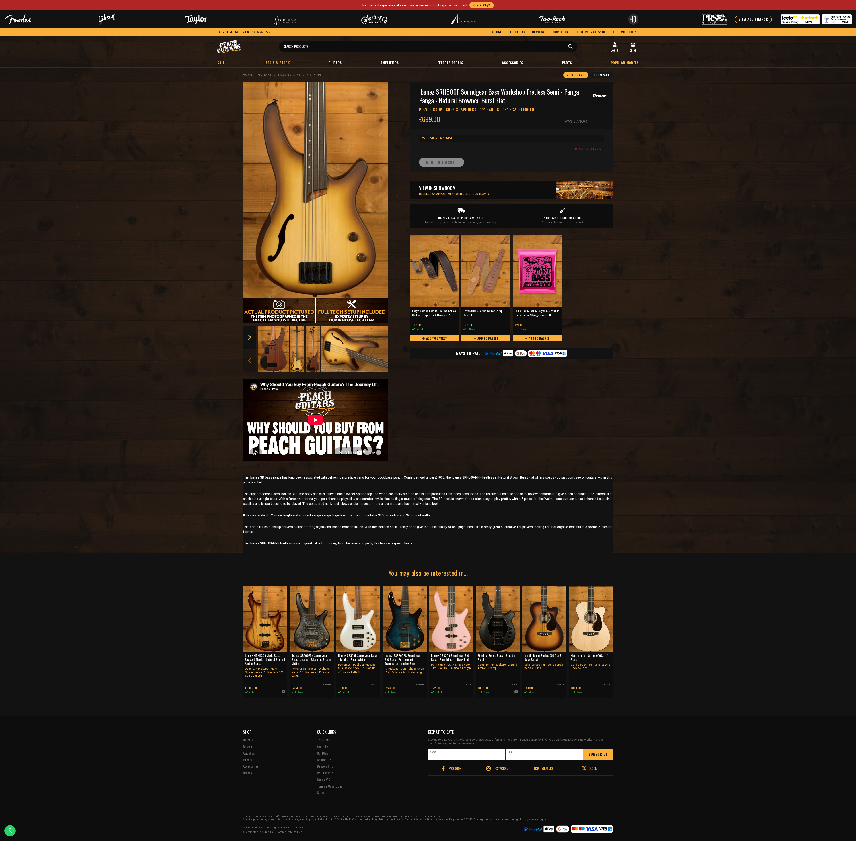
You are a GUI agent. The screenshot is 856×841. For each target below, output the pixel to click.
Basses (247, 747)
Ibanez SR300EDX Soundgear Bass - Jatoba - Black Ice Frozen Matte (311, 665)
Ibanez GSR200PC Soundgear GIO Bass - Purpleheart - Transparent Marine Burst (404, 663)
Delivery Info (325, 766)
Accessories (512, 62)
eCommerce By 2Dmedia (258, 832)
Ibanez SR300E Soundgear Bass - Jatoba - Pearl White (357, 663)
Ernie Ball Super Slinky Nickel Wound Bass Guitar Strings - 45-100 (537, 313)
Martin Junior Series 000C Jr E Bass (590, 661)
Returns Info (325, 773)
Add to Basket (436, 338)
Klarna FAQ (323, 779)
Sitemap (298, 827)
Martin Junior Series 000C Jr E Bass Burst (544, 661)
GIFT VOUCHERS (625, 32)
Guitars (335, 62)
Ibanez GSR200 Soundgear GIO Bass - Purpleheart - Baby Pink (451, 661)
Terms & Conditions (329, 786)
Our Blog (322, 753)
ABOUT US (517, 32)
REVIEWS (538, 32)
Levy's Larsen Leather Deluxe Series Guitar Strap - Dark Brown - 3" (434, 313)
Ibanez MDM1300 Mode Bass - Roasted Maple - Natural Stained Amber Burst (265, 665)
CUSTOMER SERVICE (591, 32)
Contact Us (324, 760)
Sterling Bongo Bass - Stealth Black (497, 661)
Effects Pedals (450, 62)
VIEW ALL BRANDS (753, 19)
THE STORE (493, 32)
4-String (314, 74)
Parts (567, 62)
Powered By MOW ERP (289, 832)
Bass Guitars (289, 74)
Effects (247, 760)
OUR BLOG (560, 32)
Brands (247, 773)
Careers (322, 792)
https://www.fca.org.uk (533, 819)
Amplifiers (390, 62)
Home (247, 74)
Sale (221, 62)
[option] (273, 349)
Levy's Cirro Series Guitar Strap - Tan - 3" (484, 313)
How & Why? (481, 5)
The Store (323, 740)
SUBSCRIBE (598, 754)
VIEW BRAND (576, 75)
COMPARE (603, 75)
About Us (322, 747)
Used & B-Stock (276, 62)
